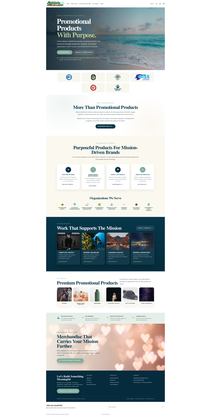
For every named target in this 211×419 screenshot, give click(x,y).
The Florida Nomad (54, 414)
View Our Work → (65, 52)
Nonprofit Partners (91, 384)
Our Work (89, 382)
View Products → (117, 184)
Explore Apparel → (68, 184)
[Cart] (164, 4)
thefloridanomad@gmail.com (140, 378)
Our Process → (143, 184)
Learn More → (93, 185)
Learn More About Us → (105, 126)
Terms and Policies (105, 414)
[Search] (156, 4)
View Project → (64, 261)
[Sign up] (162, 407)
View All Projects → (145, 228)
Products (89, 380)
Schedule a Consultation (68, 391)
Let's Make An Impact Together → (70, 360)
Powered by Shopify (64, 414)
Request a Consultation (83, 52)
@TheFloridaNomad (138, 380)
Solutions (89, 378)
